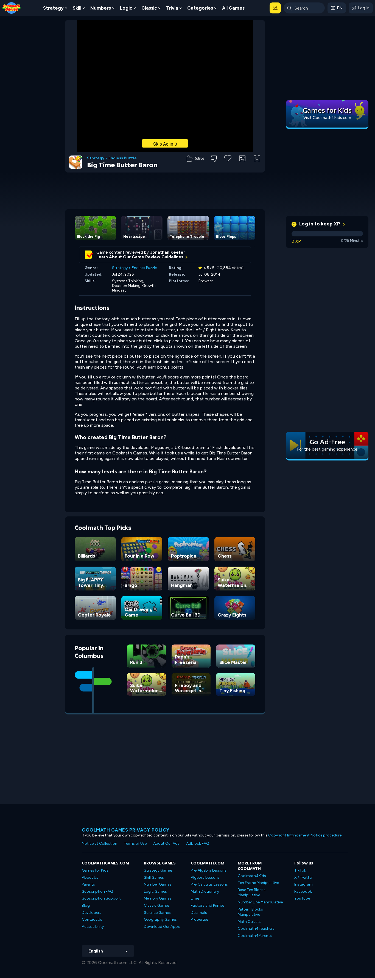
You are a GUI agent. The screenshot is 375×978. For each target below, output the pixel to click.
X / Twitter (303, 877)
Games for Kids (95, 870)
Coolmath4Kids (252, 876)
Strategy (53, 8)
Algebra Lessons (205, 877)
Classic (149, 8)
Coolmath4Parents (255, 935)
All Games (233, 8)
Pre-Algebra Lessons (208, 870)
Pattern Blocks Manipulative (250, 912)
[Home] (11, 7)
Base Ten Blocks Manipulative (251, 892)
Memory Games (157, 898)
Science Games (157, 912)
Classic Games (157, 905)
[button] (275, 7)
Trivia (172, 8)
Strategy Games (158, 870)
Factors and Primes (208, 905)
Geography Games (160, 919)
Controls (242, 167)
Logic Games (155, 891)
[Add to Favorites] (227, 158)
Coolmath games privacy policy (126, 830)
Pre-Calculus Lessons (209, 884)
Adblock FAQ (197, 843)
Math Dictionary (205, 891)
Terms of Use (135, 843)
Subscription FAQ (97, 891)
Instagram (303, 884)
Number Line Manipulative (260, 902)
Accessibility (93, 926)
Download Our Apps (162, 926)
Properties (200, 919)
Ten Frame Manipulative (258, 882)
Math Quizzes (249, 921)
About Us (90, 877)
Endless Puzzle (122, 158)
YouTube (302, 898)
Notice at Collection (99, 843)
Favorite (228, 167)
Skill (77, 8)
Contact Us (92, 919)
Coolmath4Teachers (256, 928)
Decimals (199, 912)
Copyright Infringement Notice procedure (305, 835)
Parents (88, 884)
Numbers (100, 8)
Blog (86, 905)
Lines (195, 898)
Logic (126, 8)
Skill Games (154, 877)
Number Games (157, 884)
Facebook (303, 891)
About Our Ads (166, 843)
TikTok (300, 870)
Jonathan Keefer (167, 252)
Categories (200, 8)
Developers (91, 912)
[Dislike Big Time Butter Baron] (214, 158)
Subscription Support (101, 898)
